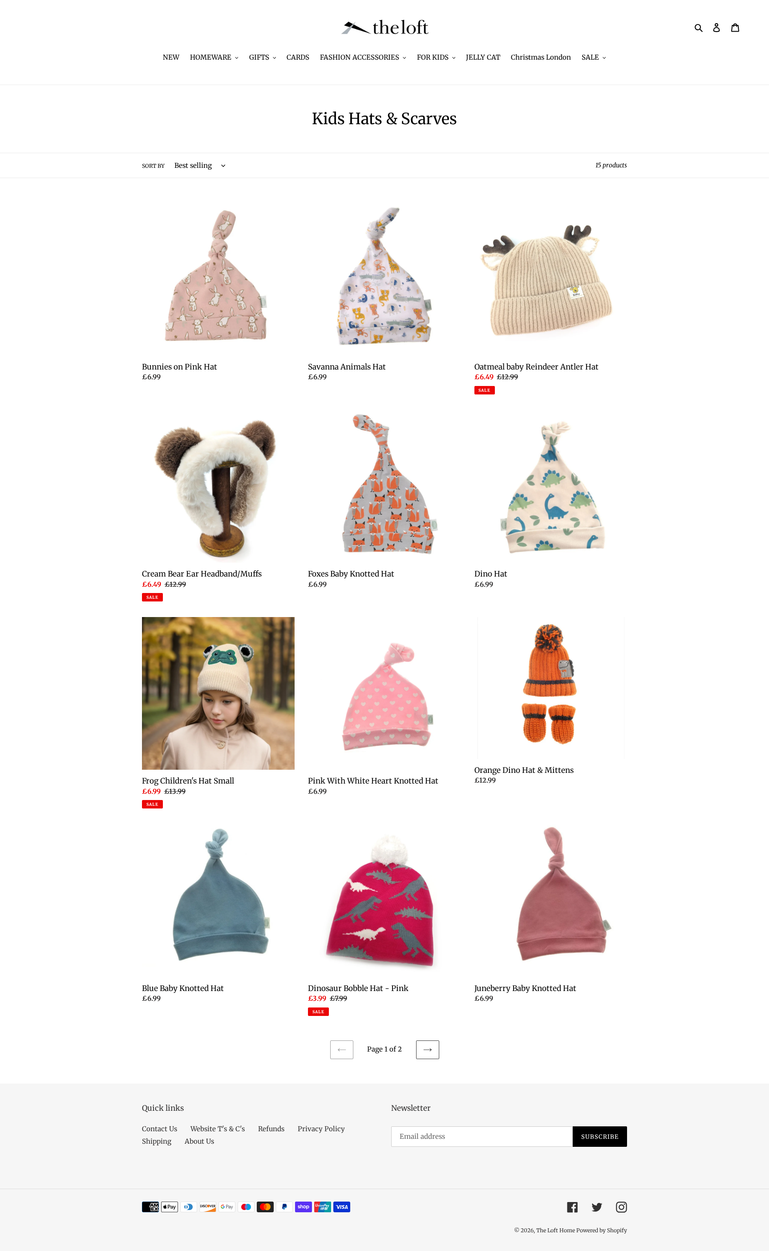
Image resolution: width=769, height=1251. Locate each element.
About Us (199, 1141)
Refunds (271, 1129)
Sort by (153, 165)
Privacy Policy (321, 1129)
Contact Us (159, 1129)
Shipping (156, 1141)
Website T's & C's (217, 1129)
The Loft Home (556, 1230)
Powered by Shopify (601, 1230)
